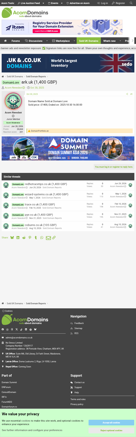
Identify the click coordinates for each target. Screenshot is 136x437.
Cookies (8, 310)
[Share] (127, 94)
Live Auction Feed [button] (30, 3)
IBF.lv (4, 396)
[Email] (48, 238)
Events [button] (54, 3)
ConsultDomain (9, 392)
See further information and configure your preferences (32, 430)
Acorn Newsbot (13, 87)
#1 (131, 94)
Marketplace (63, 40)
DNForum (6, 387)
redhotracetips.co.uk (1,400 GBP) (46, 184)
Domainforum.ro (9, 406)
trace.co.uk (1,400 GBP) (40, 204)
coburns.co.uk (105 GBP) (41, 225)
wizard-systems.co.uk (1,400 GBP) (46, 194)
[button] (47, 41)
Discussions (35, 40)
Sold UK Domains (88, 40)
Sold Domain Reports (52, 187)
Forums (16, 40)
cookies (25, 420)
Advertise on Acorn (80, 3)
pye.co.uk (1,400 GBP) (39, 215)
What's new (109, 40)
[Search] (131, 3)
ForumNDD (7, 401)
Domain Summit (9, 382)
